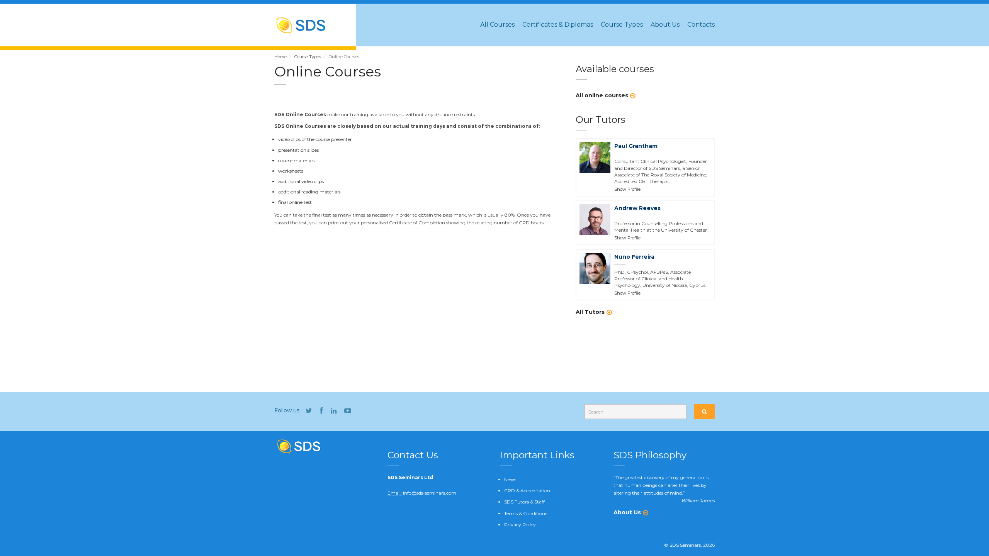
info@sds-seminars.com (429, 493)
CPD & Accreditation (527, 490)
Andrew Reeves (637, 208)
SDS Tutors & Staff (524, 502)
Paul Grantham (636, 145)
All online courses (602, 95)
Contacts (701, 24)
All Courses (497, 24)
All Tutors (590, 312)
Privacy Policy (520, 524)
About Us (665, 24)
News (510, 479)
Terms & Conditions (525, 513)
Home (280, 56)
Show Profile (627, 189)
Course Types (622, 24)
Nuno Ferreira (634, 256)
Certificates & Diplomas (557, 24)
